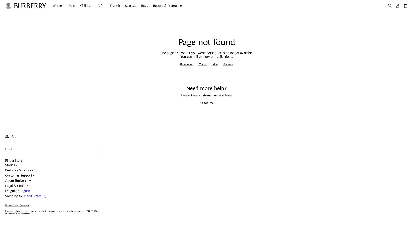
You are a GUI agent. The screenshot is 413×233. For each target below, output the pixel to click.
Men (72, 6)
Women (58, 6)
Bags (144, 6)
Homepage (186, 64)
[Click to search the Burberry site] (390, 6)
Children (86, 6)
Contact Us (206, 102)
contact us (12, 213)
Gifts (100, 6)
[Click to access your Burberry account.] (398, 6)
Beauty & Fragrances (168, 6)
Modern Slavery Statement (17, 205)
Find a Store (13, 160)
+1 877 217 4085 (92, 211)
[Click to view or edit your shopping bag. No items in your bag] (406, 6)
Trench (115, 6)
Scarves (130, 6)
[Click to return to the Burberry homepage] (30, 6)
